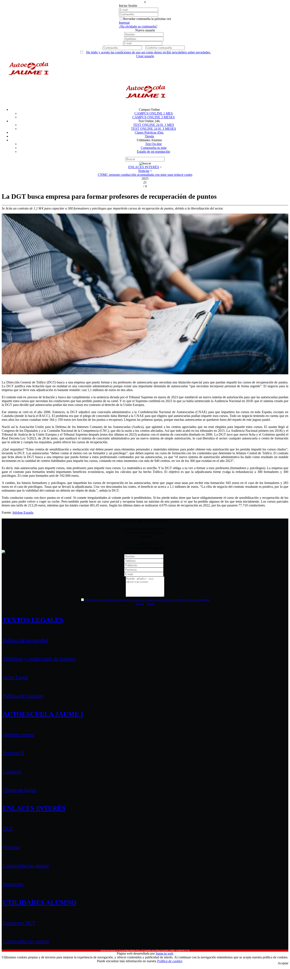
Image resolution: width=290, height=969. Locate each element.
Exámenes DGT (19, 923)
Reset (151, 603)
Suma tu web (164, 953)
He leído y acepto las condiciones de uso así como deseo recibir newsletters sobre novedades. (148, 52)
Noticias (11, 847)
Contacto (12, 771)
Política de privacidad (25, 640)
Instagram (13, 884)
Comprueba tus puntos (26, 865)
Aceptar (283, 963)
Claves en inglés (20, 790)
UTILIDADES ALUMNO (39, 902)
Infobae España (23, 512)
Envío (140, 603)
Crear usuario (145, 56)
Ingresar (124, 22)
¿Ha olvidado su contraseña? (138, 26)
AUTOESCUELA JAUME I (43, 714)
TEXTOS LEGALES (33, 620)
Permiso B (13, 753)
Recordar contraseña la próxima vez (147, 19)
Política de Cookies (23, 695)
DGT (8, 828)
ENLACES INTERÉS (34, 808)
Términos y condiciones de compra (39, 658)
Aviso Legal (15, 677)
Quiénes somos (18, 734)
